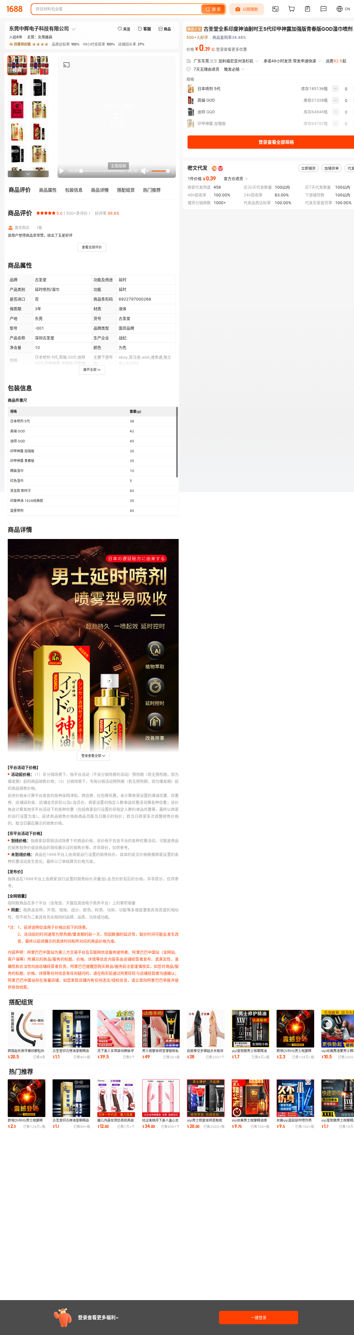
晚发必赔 (232, 69)
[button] (118, 121)
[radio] (38, 213)
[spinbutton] (346, 89)
